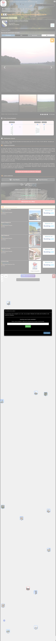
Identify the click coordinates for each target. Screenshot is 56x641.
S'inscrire (28, 326)
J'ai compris (46, 332)
